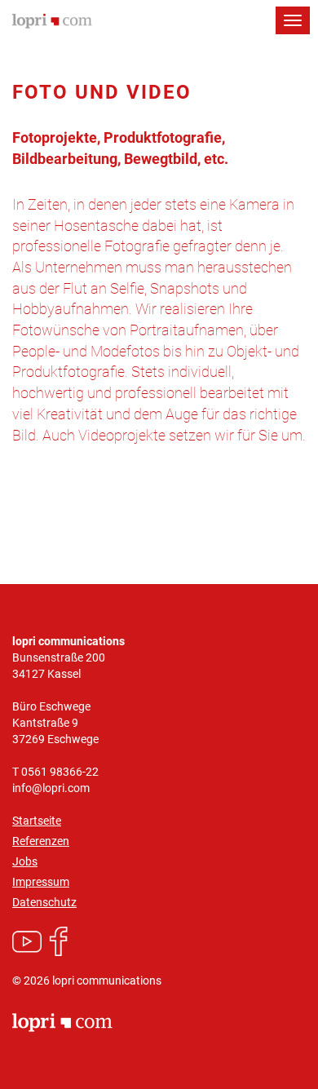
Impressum (40, 881)
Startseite (36, 820)
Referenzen (40, 841)
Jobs (25, 861)
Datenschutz (44, 902)
